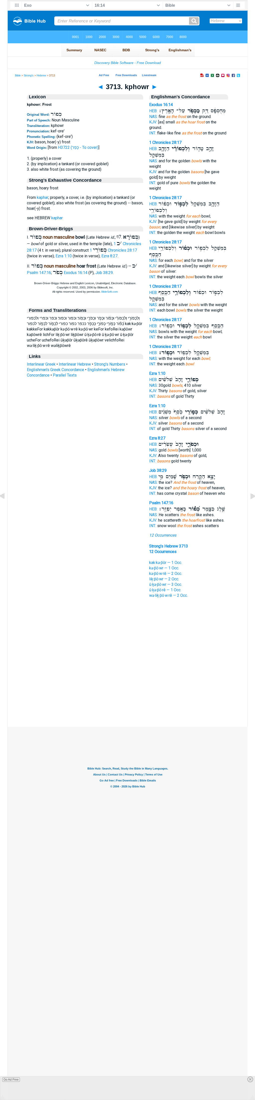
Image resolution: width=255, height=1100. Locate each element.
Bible (18, 75)
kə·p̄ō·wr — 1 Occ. (164, 568)
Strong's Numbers (109, 364)
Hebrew (41, 75)
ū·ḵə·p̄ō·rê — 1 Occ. (165, 590)
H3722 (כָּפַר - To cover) (78, 147)
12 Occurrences (162, 535)
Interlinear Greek (41, 364)
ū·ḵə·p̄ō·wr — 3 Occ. (165, 584)
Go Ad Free (11, 1079)
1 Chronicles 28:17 (113, 250)
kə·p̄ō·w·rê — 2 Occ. (165, 573)
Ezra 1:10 (64, 256)
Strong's (29, 75)
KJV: (153, 122)
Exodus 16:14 (75, 272)
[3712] (6, 507)
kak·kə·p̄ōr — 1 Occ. (165, 562)
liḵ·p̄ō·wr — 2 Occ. (164, 579)
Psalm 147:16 (39, 272)
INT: (152, 133)
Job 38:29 (104, 272)
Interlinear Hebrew (75, 364)
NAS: (153, 116)
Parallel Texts (65, 375)
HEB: (153, 111)
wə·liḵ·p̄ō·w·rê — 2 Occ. (168, 595)
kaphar (42, 197)
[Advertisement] (127, 696)
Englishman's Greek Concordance (55, 369)
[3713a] (249, 507)
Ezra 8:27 (109, 256)
